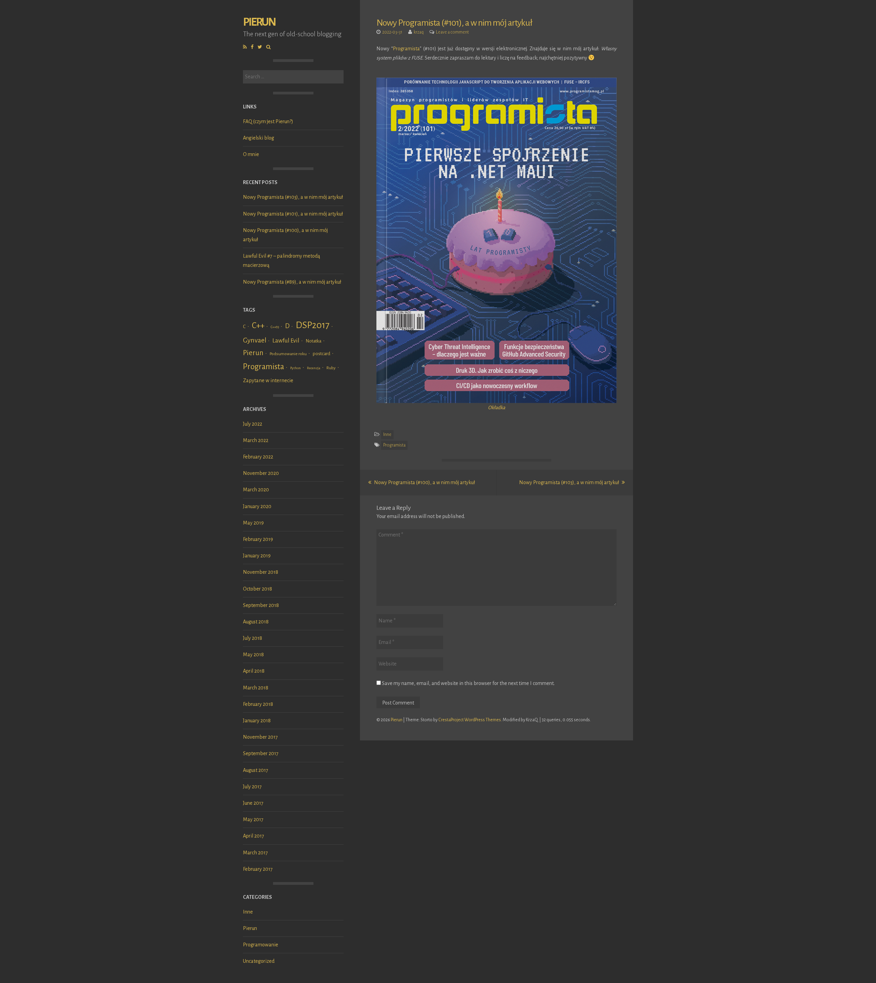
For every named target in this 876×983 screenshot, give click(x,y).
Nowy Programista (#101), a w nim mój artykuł (293, 214)
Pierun (259, 22)
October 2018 (257, 589)
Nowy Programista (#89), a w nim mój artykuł (292, 282)
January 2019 (257, 555)
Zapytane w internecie (268, 380)
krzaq (419, 32)
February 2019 (258, 539)
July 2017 (252, 786)
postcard (321, 353)
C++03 (275, 327)
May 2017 (253, 819)
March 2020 (256, 489)
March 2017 (255, 852)
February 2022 (258, 457)
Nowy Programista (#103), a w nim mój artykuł (293, 197)
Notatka (313, 341)
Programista (263, 366)
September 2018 (261, 605)
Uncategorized (258, 961)
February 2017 (258, 869)
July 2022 (252, 424)
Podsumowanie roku (288, 353)
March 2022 (255, 440)
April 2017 (253, 836)
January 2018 (257, 720)
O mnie (251, 154)
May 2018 (253, 654)
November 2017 (260, 737)
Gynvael (254, 340)
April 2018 (254, 671)
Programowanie (260, 944)
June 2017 (253, 803)
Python (295, 368)
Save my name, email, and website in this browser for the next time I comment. (468, 683)
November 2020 (261, 473)
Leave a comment (452, 32)
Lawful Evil (285, 340)
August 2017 (255, 770)
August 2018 (256, 621)
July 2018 (252, 638)
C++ (258, 325)
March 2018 (255, 687)
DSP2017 (313, 325)
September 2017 (261, 753)
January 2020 (257, 506)
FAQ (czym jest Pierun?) (268, 121)
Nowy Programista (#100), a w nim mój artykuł (424, 482)
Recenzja (313, 368)
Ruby (331, 367)
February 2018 (258, 704)
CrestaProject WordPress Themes (469, 719)
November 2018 (260, 572)
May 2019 (253, 523)
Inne (248, 912)
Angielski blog (258, 138)
